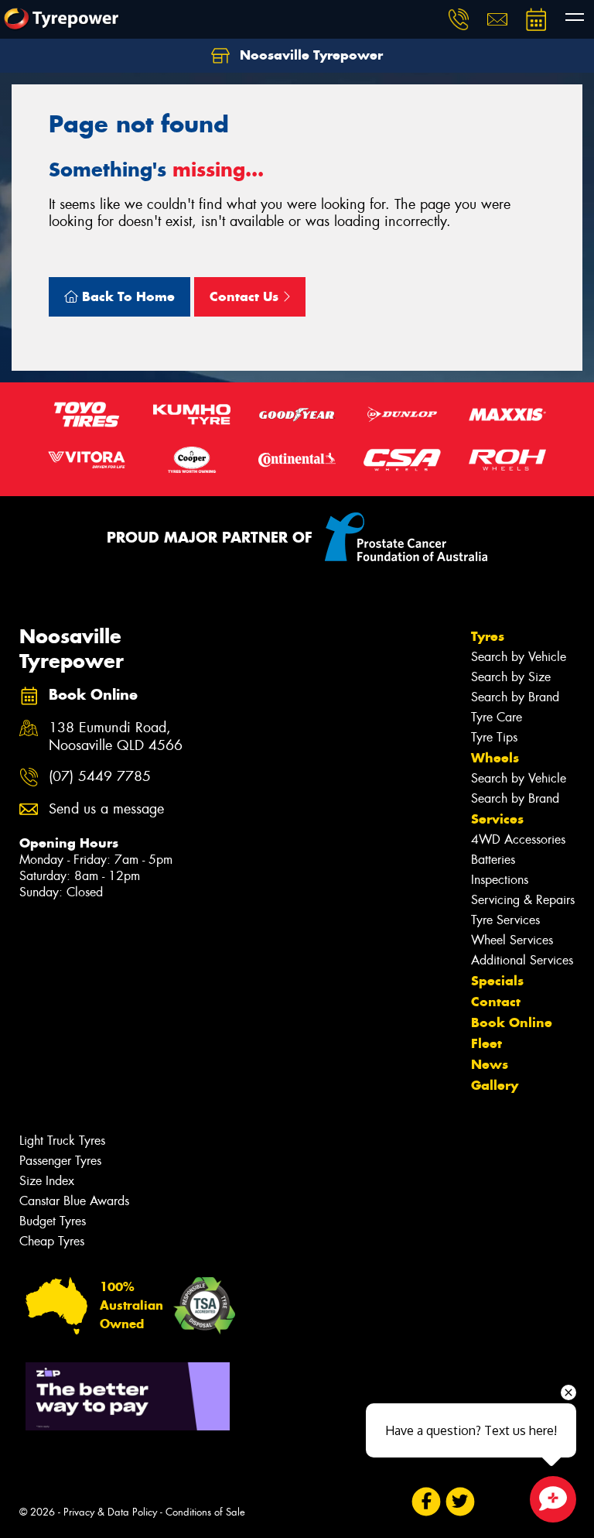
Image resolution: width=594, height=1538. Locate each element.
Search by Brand (515, 697)
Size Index (46, 1181)
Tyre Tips (494, 737)
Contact (496, 1001)
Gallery (494, 1085)
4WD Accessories (518, 839)
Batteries (493, 859)
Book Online (511, 1022)
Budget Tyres (52, 1221)
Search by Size (511, 677)
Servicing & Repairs (523, 900)
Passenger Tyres (60, 1161)
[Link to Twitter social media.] (460, 1502)
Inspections (499, 880)
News (489, 1064)
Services (497, 818)
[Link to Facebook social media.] (425, 1502)
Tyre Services (505, 920)
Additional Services (522, 960)
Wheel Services (512, 940)
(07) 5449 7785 (100, 777)
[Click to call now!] (458, 19)
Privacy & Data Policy (110, 1512)
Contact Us (246, 296)
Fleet (486, 1043)
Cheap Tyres (51, 1241)
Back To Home (126, 296)
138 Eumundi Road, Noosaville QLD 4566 (116, 737)
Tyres (487, 636)
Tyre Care (496, 717)
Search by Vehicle (518, 657)
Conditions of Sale (205, 1512)
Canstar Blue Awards (74, 1201)
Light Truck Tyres (62, 1140)
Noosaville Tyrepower (309, 54)
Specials (497, 980)
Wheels (495, 757)
